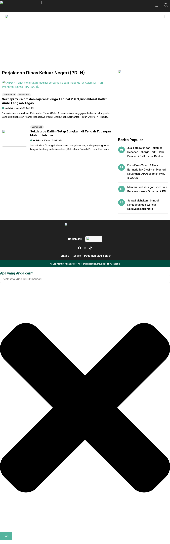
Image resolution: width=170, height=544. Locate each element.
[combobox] (85, 279)
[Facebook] (79, 248)
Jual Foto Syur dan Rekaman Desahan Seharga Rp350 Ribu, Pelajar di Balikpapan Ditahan (146, 152)
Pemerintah (9, 94)
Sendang (115, 264)
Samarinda (24, 94)
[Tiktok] (90, 248)
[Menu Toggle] (157, 5)
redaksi (9, 108)
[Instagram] (85, 248)
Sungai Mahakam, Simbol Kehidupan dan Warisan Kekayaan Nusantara (143, 204)
